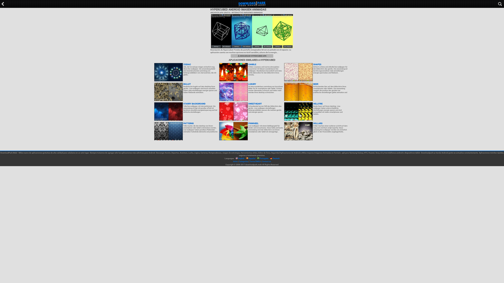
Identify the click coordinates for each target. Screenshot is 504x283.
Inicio (235, 161)
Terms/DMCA (255, 161)
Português (264, 158)
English (241, 158)
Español (252, 158)
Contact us (266, 161)
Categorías (243, 161)
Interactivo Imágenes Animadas (247, 13)
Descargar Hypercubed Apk (253, 56)
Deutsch (276, 158)
